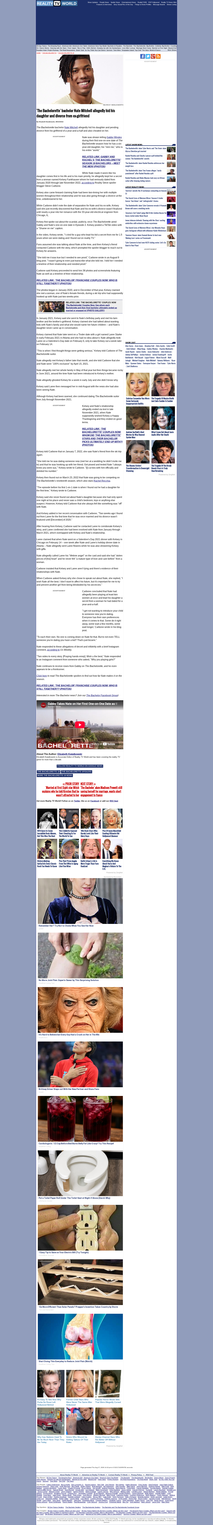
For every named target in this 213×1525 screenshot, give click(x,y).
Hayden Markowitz (166, 348)
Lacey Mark (47, 1500)
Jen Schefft (97, 1488)
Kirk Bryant (139, 357)
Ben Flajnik (75, 1486)
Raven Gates (143, 1498)
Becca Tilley (97, 1497)
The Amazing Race (54, 46)
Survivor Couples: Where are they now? (137, 1514)
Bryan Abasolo (99, 1493)
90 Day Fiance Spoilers (56, 1507)
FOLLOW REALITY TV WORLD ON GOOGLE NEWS (79, 766)
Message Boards (159, 4)
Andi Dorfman (153, 1485)
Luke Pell (149, 1500)
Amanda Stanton (143, 1497)
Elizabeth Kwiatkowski (70, 754)
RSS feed (114, 801)
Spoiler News (115, 2)
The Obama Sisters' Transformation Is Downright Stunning (137, 468)
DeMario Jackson (110, 1498)
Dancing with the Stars (58, 48)
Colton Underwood (53, 1485)
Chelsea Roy (72, 1493)
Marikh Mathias (161, 1491)
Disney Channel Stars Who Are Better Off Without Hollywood (107, 1439)
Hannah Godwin (167, 1488)
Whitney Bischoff (99, 1495)
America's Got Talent (79, 46)
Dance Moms (44, 48)
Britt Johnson (114, 1491)
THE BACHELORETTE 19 (49, 772)
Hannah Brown (58, 1490)
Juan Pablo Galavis (166, 1485)
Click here (42, 676)
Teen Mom (117, 50)
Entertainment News (129, 2)
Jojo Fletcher (109, 1485)
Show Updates (93, 2)
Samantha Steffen (51, 1498)
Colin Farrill (170, 345)
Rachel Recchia (102, 481)
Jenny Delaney (66, 1491)
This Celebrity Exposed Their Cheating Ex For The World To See (68, 833)
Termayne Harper (149, 363)
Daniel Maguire (67, 1500)
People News (104, 2)
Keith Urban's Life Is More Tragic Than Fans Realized (90, 863)
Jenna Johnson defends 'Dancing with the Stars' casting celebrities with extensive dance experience (145, 222)
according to (88, 182)
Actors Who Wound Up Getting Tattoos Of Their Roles (77, 1439)
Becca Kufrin (65, 1485)
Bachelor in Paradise (115, 46)
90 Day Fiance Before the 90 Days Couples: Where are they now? (105, 1511)
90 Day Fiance (41, 46)
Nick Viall (100, 1485)
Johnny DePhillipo (131, 354)
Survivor (109, 50)
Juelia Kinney (167, 1497)
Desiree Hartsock (43, 1486)
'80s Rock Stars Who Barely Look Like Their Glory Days (89, 833)
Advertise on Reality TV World (93, 1475)
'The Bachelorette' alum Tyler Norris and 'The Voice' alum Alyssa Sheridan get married (145, 150)
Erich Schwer (130, 348)
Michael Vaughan (138, 360)
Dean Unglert (47, 1497)
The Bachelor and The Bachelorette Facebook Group (120, 1507)
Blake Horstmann (102, 1490)
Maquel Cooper (54, 1491)
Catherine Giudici (122, 1495)
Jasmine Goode (154, 1498)
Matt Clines (165, 1502)
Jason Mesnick (141, 1486)
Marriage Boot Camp (143, 48)
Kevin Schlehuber (55, 1502)
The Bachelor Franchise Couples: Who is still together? (95, 1512)
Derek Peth (133, 1498)
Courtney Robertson (137, 1495)
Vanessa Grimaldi (111, 1493)
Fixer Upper (72, 48)
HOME (39, 53)
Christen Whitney (102, 1500)
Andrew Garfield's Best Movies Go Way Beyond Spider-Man (135, 435)
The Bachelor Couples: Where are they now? (131, 1512)
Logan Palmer (150, 357)
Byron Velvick (86, 1488)
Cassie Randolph (142, 1488)
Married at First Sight (159, 48)
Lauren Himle (74, 1498)
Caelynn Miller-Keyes (44, 1490)
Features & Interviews (104, 4)
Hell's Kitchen (91, 48)
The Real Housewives (67, 50)
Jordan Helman (145, 354)
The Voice (145, 50)
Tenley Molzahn (162, 1495)
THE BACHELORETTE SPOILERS (76, 772)
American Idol (67, 46)
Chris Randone (114, 1490)
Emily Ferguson (118, 1497)
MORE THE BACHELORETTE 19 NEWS (55, 775)
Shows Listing (171, 4)
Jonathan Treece (115, 1500)
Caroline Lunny (137, 1491)
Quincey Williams (163, 360)
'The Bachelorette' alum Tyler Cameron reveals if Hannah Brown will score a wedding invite (145, 207)
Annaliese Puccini (60, 1493)
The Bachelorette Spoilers (91, 1507)
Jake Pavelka (120, 1486)
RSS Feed (149, 1475)
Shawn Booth (67, 1495)
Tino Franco (161, 363)
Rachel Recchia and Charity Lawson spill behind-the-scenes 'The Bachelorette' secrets (144, 157)
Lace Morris (85, 1498)
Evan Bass (47, 1495)
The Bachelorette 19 (66, 53)
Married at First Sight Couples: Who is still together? (104, 1514)
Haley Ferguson (130, 1497)
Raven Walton (67, 1502)
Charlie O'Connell (74, 1488)
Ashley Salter (63, 1498)
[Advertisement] (106, 1455)
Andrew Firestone (108, 1488)
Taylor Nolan (122, 1498)
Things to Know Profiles (143, 4)
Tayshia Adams (155, 1488)
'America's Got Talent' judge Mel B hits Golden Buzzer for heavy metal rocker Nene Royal (145, 214)
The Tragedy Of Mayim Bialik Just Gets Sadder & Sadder (162, 399)
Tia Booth (149, 1490)
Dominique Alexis (88, 1500)
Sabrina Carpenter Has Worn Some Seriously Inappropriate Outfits (137, 401)
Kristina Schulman (60, 1497)
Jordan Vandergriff (159, 354)
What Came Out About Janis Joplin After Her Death (162, 433)
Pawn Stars (102, 1479)
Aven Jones (139, 345)
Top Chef (138, 50)
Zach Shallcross (132, 366)
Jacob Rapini (129, 351)
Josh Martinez (135, 1502)
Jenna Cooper (43, 1491)
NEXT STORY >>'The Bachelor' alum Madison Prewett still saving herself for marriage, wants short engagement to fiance (101, 789)
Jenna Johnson (42, 1502)
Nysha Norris (48, 1493)
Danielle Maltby (160, 1493)
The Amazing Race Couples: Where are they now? (147, 1511)
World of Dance (155, 50)
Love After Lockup (128, 48)
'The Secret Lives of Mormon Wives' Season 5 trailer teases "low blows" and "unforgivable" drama (144, 199)
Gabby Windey (114, 137)
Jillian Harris (130, 1486)
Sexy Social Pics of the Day (123, 4)
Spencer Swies (136, 363)
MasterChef (172, 48)
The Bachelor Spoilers (73, 1507)
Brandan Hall (149, 345)
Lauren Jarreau (103, 1491)
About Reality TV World (69, 1475)
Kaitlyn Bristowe (131, 1485)
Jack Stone (56, 1500)
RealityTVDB (142, 2)
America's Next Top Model (97, 46)
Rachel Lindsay (90, 1485)
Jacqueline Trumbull (85, 1493)
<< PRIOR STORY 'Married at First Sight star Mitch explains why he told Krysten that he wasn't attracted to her (60, 789)
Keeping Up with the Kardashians (109, 48)
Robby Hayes (140, 1500)
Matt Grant (165, 1486)
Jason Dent (156, 1502)
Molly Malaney (151, 1495)
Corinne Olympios (96, 1498)
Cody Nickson (92, 1502)
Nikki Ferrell (110, 1495)
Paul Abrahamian (80, 1502)
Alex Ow (125, 1502)
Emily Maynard (65, 1486)
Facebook (94, 801)
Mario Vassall (161, 357)
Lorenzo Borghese (49, 1488)
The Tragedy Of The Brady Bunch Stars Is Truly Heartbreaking (161, 468)
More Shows (172, 50)
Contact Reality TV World (118, 1475)
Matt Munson (166, 1498)
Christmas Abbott (115, 1502)
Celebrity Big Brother (162, 46)
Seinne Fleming (78, 1491)
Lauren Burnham (159, 1490)
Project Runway (53, 50)
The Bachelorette (139, 46)
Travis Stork (62, 1488)
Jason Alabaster (153, 351)
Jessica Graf (103, 1502)
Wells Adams (149, 1493)
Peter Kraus (77, 1495)
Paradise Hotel (41, 50)
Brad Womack (97, 1486)
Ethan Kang (141, 348)
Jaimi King (77, 1500)
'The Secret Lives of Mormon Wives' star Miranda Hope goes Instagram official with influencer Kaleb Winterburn (145, 229)
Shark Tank (80, 50)
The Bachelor (127, 46)
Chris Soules (142, 1485)
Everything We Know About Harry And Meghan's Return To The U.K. (111, 864)
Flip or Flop (81, 48)
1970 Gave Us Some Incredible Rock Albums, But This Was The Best (46, 833)
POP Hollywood (153, 2)
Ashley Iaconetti (156, 1497)
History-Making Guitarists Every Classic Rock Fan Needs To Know (47, 863)
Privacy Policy (136, 1475)
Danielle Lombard (74, 1497)
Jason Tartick (126, 1490)
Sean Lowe (54, 1486)
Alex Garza (129, 345)
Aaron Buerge (120, 1488)
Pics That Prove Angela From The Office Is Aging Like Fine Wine (68, 863)
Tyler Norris (171, 363)
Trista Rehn (131, 1488)
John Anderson (166, 351)
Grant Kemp (169, 1500)
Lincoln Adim (79, 1490)
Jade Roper (57, 1495)
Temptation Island (128, 50)
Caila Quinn (107, 1497)
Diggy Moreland (128, 1500)
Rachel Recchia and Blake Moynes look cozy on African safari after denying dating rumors (145, 179)
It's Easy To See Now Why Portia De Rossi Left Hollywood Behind (49, 1402)
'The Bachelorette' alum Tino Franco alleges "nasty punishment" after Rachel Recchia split (143, 172)
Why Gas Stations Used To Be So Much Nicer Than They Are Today (50, 1439)
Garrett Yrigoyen (138, 1490)
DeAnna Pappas (154, 1486)
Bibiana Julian (125, 1491)
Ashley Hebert (86, 1486)
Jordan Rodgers (125, 1493)
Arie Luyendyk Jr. (77, 1485)
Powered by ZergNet (114, 873)
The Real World (142, 1479)
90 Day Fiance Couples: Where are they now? (64, 1511)
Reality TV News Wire (168, 2)
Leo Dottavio (89, 1490)
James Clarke (141, 351)
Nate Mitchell (71, 127)
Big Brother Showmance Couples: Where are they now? (64, 1514)
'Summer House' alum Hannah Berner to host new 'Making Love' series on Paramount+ (143, 236)
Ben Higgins (120, 1485)
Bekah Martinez (149, 1491)
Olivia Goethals (90, 1491)
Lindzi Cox (40, 1498)
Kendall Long (171, 1490)
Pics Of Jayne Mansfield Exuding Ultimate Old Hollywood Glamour (111, 833)
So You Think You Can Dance (95, 50)
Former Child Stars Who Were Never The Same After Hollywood (79, 1402)
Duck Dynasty (170, 1478)
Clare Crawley (87, 1497)
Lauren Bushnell (137, 1493)
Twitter (77, 801)
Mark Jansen (146, 1502)
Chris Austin (160, 345)
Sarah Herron (159, 1500)
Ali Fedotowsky (108, 1486)
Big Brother (150, 46)
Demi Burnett (69, 1490)
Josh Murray (87, 1495)
